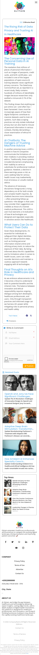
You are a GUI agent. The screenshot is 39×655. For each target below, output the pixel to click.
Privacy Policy (19, 640)
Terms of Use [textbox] (19, 565)
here (27, 653)
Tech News (13, 316)
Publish (30, 366)
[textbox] (19, 533)
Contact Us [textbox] (19, 573)
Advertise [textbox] (19, 569)
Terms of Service (19, 634)
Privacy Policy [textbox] (19, 561)
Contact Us (19, 628)
